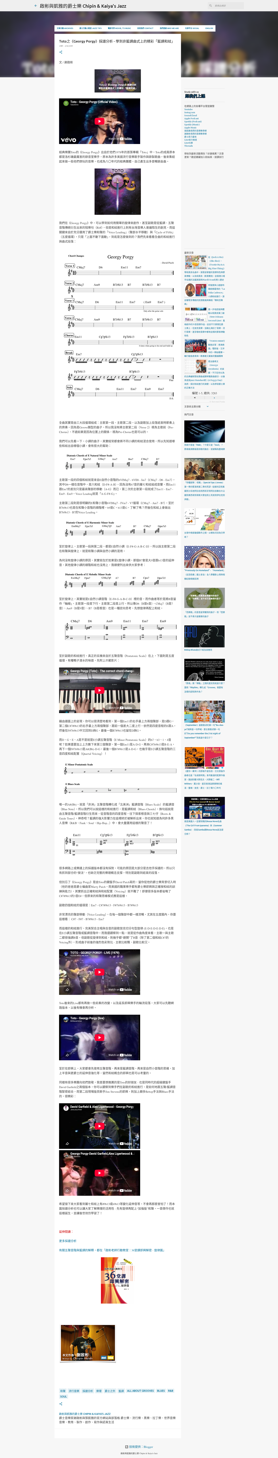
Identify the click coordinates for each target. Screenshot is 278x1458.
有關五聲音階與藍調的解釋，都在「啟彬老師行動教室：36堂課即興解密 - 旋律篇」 (112, 1250)
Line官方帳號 (190, 140)
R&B (170, 1390)
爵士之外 (110, 1391)
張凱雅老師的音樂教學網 (195, 130)
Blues (161, 1390)
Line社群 (188, 143)
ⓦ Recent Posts (217, 401)
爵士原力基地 (190, 136)
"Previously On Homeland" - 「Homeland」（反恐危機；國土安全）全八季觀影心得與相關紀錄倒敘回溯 (204, 574)
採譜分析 (88, 1391)
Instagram (189, 112)
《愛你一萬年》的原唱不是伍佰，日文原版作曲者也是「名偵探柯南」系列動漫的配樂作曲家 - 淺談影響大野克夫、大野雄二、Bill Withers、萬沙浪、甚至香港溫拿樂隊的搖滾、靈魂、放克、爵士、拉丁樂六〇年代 (204, 779)
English (209, 28)
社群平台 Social (192, 28)
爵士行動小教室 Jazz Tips (90, 28)
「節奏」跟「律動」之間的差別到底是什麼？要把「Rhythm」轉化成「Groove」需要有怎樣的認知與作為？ (204, 687)
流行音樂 (74, 1391)
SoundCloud (190, 115)
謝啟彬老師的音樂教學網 (195, 133)
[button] (61, 52)
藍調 (121, 1391)
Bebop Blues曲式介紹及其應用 (198, 650)
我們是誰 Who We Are (169, 28)
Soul (63, 1396)
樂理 (98, 1391)
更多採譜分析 (67, 1241)
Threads (188, 146)
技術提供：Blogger (140, 1447)
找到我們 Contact (145, 28)
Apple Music (190, 127)
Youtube (188, 109)
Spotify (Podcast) (193, 121)
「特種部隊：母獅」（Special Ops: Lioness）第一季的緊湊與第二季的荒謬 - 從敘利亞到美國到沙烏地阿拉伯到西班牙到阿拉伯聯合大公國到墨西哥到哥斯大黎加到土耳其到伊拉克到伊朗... (204, 490)
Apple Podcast (191, 118)
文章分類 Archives (65, 28)
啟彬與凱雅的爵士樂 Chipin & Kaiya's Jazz (83, 6)
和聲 (62, 1391)
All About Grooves (140, 1390)
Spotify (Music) (192, 124)
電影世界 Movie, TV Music (119, 28)
